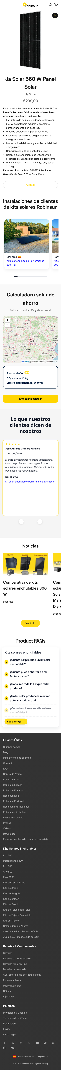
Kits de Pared (10, 904)
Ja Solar (30, 94)
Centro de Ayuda (12, 773)
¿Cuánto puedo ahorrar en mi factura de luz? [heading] (28, 674)
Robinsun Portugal (13, 801)
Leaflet (27, 361)
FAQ (5, 768)
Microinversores (12, 985)
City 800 (7, 871)
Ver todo (30, 623)
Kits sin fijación (11, 920)
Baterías (7, 952)
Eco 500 (7, 855)
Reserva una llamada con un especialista (25, 839)
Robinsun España (12, 784)
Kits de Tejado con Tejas (16, 909)
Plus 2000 (8, 877)
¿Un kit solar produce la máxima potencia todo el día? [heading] (30, 698)
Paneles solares (12, 980)
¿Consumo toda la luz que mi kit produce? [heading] (29, 686)
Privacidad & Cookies (15, 1012)
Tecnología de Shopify (38, 1063)
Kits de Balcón (11, 898)
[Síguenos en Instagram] (21, 1043)
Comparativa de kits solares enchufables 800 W (25, 588)
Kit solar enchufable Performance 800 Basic (30, 481)
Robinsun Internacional (16, 806)
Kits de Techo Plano (14, 882)
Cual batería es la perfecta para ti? (22, 974)
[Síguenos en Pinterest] (29, 1043)
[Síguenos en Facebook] (4, 1043)
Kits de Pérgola (11, 893)
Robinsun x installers (14, 812)
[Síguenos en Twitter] (12, 1043)
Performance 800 (13, 860)
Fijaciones (9, 996)
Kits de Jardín (10, 887)
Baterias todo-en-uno (15, 963)
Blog (5, 752)
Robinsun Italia (11, 795)
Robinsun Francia (13, 790)
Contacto (8, 763)
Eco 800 (7, 866)
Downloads (9, 833)
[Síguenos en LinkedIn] (53, 1043)
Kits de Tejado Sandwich (16, 915)
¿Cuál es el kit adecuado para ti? (21, 936)
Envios (6, 1028)
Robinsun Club (11, 779)
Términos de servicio (15, 1018)
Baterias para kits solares (17, 958)
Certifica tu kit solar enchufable (20, 931)
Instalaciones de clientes (17, 757)
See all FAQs (16, 721)
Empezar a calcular (30, 398)
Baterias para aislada (14, 969)
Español (41, 1056)
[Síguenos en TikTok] (45, 1043)
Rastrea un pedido (13, 817)
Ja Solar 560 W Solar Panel (35, 170)
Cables (7, 990)
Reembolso (9, 1023)
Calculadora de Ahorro (15, 925)
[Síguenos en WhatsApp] (4, 1048)
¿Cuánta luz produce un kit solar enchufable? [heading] (30, 662)
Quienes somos (11, 746)
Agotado (31, 185)
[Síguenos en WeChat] (12, 1048)
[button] (7, 320)
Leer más (8, 601)
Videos (7, 828)
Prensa (7, 822)
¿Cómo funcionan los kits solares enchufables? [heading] (30, 710)
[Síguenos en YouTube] (37, 1043)
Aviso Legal (9, 1034)
